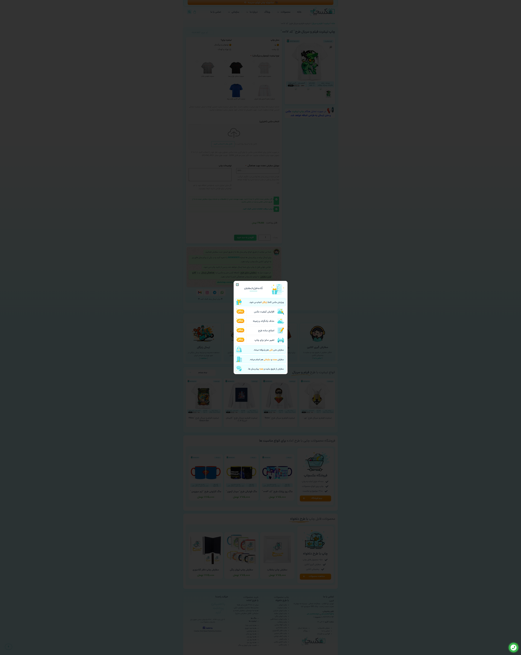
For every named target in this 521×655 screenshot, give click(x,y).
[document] (260, 327)
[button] (237, 285)
